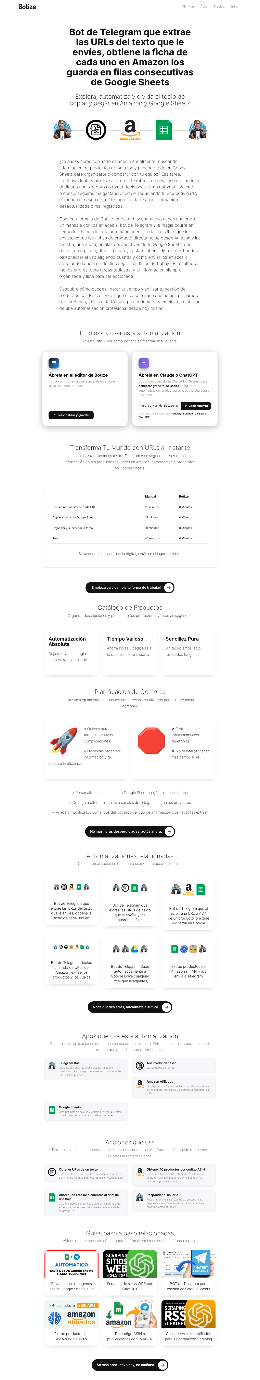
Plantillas (188, 6)
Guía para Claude (182, 413)
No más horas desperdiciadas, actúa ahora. (126, 831)
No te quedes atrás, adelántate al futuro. (126, 1007)
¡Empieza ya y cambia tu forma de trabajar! (126, 587)
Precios (219, 6)
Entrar (234, 6)
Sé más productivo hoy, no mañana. (126, 1365)
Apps (204, 6)
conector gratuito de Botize (159, 386)
